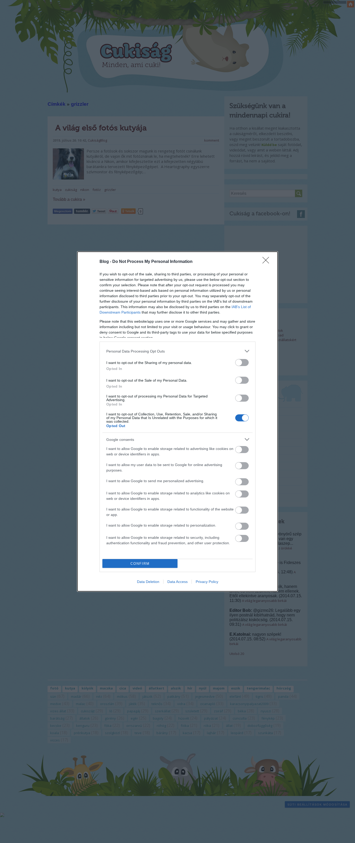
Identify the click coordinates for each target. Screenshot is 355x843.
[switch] (242, 362)
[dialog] (177, 421)
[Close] (267, 262)
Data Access (177, 582)
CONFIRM (140, 564)
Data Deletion (148, 582)
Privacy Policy (207, 582)
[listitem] (177, 351)
